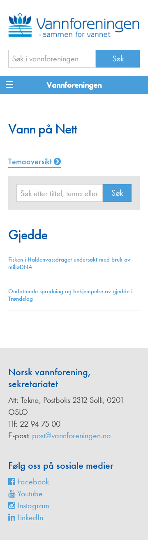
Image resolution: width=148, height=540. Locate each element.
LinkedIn (29, 517)
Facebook (32, 481)
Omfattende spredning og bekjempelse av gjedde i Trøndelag (70, 295)
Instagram (32, 505)
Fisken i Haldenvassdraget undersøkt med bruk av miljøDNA (69, 263)
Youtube (29, 493)
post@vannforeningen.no (71, 435)
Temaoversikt (31, 161)
